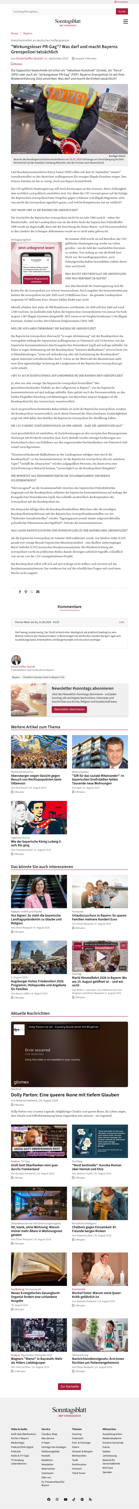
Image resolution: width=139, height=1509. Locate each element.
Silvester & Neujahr (82, 1451)
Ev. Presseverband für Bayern (53, 1483)
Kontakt (46, 1456)
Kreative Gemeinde (113, 1443)
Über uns (46, 1477)
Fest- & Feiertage (81, 1443)
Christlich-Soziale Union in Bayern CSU (43, 677)
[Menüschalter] (126, 21)
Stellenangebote (50, 1451)
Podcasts (16, 1451)
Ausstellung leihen (112, 1434)
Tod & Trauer (78, 1473)
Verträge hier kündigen (54, 1447)
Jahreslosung (110, 1456)
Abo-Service (48, 1438)
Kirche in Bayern (20, 1438)
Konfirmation (79, 1464)
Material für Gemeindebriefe (111, 1461)
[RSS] (90, 1500)
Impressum (48, 1473)
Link (121, 622)
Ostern (75, 1447)
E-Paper (46, 1443)
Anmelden (122, 2)
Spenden (107, 1472)
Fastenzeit (77, 1438)
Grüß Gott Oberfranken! (23, 1434)
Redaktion (47, 1460)
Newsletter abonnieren (69, 709)
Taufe (75, 1460)
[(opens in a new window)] (48, 1500)
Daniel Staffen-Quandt (29, 58)
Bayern (27, 33)
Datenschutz (48, 1469)
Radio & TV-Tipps (20, 1456)
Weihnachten (79, 1456)
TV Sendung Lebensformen (18, 1461)
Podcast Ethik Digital (22, 1447)
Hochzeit (77, 1469)
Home (14, 33)
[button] (16, 64)
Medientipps (17, 1443)
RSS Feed (108, 1468)
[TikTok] (74, 1500)
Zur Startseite (70, 1386)
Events (106, 1447)
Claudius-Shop (49, 1434)
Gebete (106, 1451)
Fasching (77, 1434)
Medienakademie (112, 1438)
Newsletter (47, 1464)
